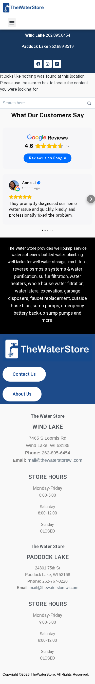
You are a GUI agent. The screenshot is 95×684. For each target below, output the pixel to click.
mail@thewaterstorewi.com (55, 460)
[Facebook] (38, 64)
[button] (12, 22)
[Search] (89, 103)
